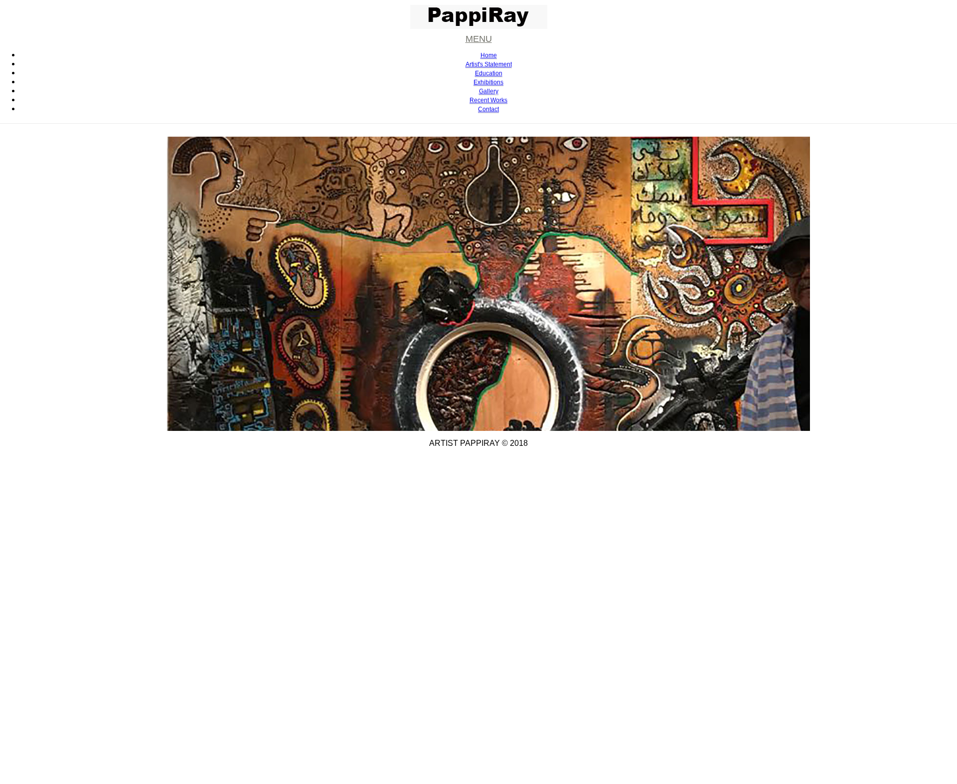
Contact (488, 109)
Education (488, 73)
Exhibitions (488, 82)
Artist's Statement (489, 64)
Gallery (488, 91)
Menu (479, 38)
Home (488, 55)
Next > (155, 231)
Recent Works (488, 100)
